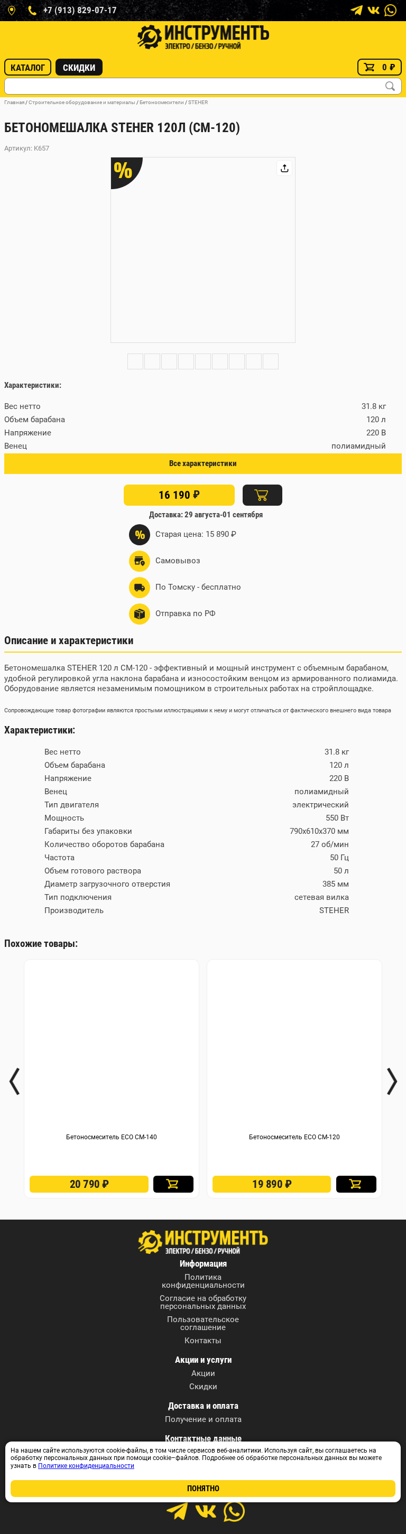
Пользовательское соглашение (203, 1324)
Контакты (203, 1341)
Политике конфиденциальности (86, 1466)
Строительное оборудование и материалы (82, 102)
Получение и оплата (203, 1420)
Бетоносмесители (162, 102)
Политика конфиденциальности (203, 1281)
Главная (14, 102)
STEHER (198, 102)
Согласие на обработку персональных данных (203, 1302)
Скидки (79, 67)
